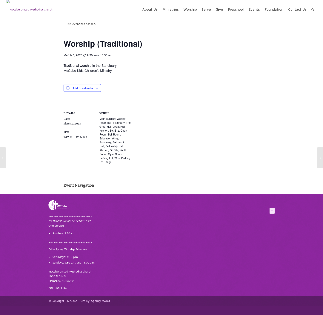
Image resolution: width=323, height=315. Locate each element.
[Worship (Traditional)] (3, 157)
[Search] (312, 9)
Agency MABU (100, 301)
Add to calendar (83, 88)
